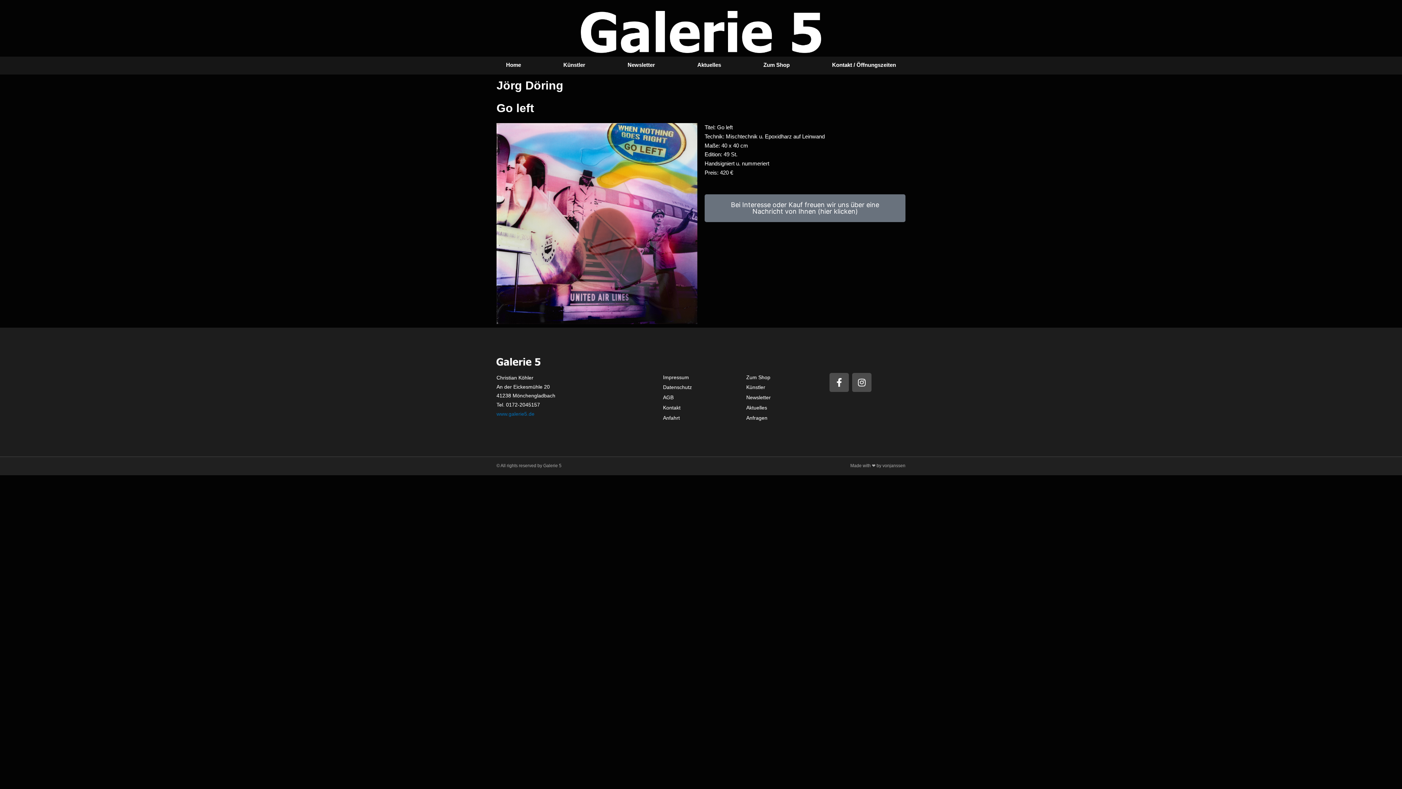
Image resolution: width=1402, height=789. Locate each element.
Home (513, 65)
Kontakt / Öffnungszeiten (864, 65)
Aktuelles (709, 65)
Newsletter (641, 65)
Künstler (574, 65)
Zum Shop (776, 65)
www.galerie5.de (516, 414)
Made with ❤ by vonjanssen (877, 465)
